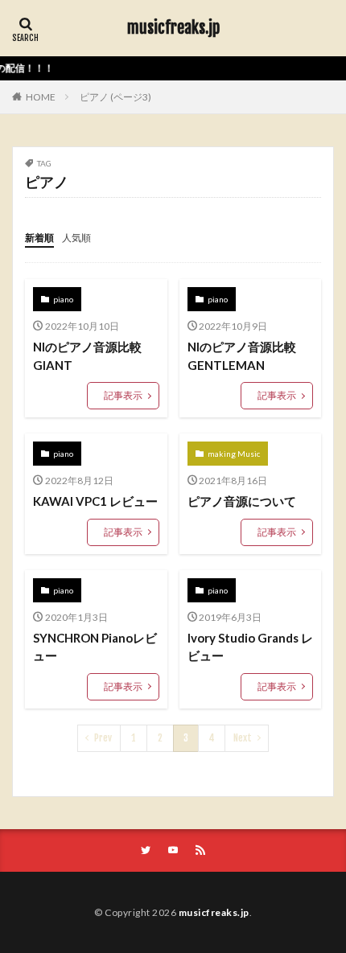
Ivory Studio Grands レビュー (250, 647)
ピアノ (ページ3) (115, 97)
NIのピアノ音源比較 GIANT (87, 355)
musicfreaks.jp (173, 28)
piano (63, 299)
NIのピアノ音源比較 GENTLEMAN (241, 355)
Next (242, 738)
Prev (103, 738)
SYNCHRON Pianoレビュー (95, 647)
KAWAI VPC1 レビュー (95, 501)
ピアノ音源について (241, 501)
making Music (234, 453)
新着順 (39, 238)
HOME (41, 97)
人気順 (76, 238)
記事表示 (123, 395)
